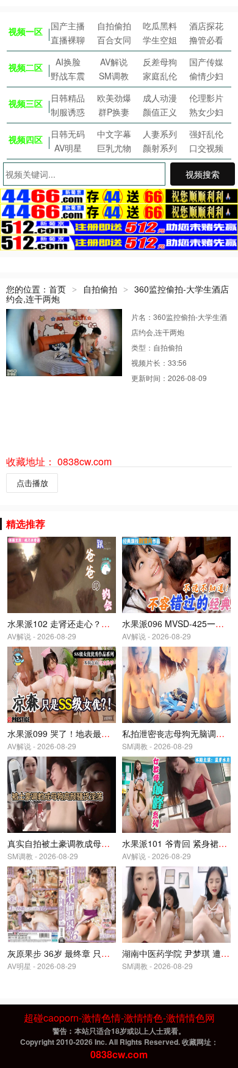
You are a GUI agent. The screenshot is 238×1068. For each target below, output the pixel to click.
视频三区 (26, 103)
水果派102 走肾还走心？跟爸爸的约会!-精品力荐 (99, 623)
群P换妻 (113, 112)
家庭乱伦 (160, 76)
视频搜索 (203, 174)
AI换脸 (68, 62)
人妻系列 (160, 134)
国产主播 (68, 26)
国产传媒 (206, 62)
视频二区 (26, 67)
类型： (142, 347)
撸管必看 (206, 40)
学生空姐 (160, 40)
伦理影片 (206, 98)
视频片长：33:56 (159, 362)
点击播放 (32, 483)
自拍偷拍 (114, 26)
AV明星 (68, 148)
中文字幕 (114, 134)
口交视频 (206, 148)
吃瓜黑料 (160, 26)
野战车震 (68, 76)
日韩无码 (68, 134)
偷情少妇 (206, 76)
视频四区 (26, 139)
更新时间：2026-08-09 (169, 377)
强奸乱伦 (206, 134)
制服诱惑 (68, 112)
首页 (57, 289)
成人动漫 (160, 98)
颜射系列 (160, 148)
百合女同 (114, 40)
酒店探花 (206, 26)
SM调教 (114, 76)
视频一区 (26, 31)
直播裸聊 (68, 40)
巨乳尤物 (114, 148)
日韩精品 (68, 98)
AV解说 (114, 62)
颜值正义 (160, 112)
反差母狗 (160, 62)
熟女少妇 (206, 112)
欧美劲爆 (114, 98)
